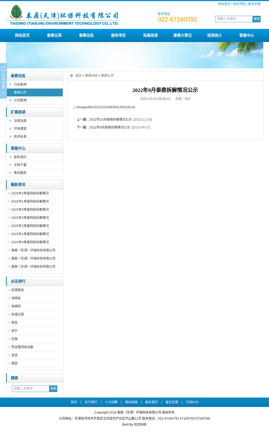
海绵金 (16, 298)
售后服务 (20, 173)
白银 (14, 339)
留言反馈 (254, 4)
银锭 (14, 363)
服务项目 (118, 35)
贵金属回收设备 (22, 347)
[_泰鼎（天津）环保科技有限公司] (81, 27)
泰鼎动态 (86, 35)
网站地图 (131, 402)
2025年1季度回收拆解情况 (30, 234)
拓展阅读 (150, 35)
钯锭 (14, 322)
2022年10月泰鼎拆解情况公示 (110, 119)
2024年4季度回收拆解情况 (30, 242)
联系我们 (20, 157)
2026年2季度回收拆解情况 (30, 193)
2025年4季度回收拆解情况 (30, 210)
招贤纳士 (214, 35)
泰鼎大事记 (182, 35)
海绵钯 (16, 306)
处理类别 (17, 290)
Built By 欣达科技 (134, 424)
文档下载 (20, 165)
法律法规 (20, 121)
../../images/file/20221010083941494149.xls (104, 107)
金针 (14, 331)
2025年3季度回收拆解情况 (30, 218)
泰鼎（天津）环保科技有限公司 (33, 250)
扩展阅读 (18, 112)
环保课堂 (20, 129)
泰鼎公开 (20, 92)
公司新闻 (20, 100)
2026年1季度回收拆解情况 (30, 201)
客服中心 (246, 35)
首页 (78, 76)
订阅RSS (192, 402)
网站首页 (224, 4)
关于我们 (91, 402)
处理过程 (17, 314)
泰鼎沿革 (54, 35)
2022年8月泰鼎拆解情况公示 (109, 127)
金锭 (14, 355)
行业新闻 (20, 84)
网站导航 (239, 4)
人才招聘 (111, 402)
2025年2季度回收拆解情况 (30, 226)
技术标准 (20, 136)
